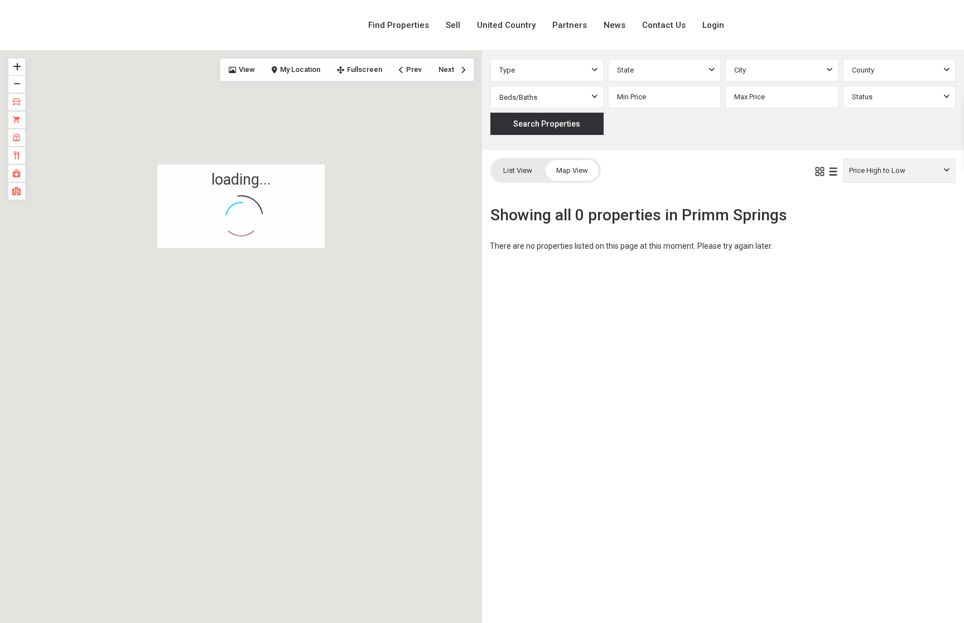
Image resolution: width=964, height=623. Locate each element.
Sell (453, 25)
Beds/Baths (518, 97)
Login (713, 25)
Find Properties (398, 25)
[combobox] (547, 70)
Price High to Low (877, 170)
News (614, 25)
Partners (569, 25)
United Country (506, 25)
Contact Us (664, 25)
